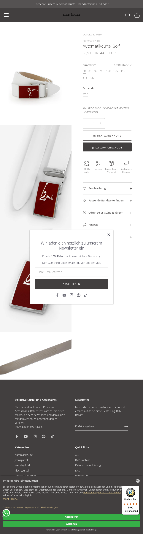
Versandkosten (109, 108)
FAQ (77, 470)
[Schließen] (109, 235)
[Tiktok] (86, 295)
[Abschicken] (126, 426)
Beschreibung (97, 188)
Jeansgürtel (21, 460)
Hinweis (93, 224)
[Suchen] (128, 15)
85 (89, 71)
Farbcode (88, 88)
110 (123, 71)
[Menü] (6, 15)
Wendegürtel (22, 465)
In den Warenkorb (107, 135)
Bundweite (107, 65)
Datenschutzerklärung (88, 465)
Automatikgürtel (92, 41)
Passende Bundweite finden (106, 200)
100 (108, 71)
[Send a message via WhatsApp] (6, 512)
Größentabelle (123, 65)
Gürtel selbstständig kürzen (105, 212)
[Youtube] (64, 295)
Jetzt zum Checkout (107, 147)
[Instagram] (71, 295)
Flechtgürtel (22, 470)
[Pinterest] (78, 295)
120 (92, 77)
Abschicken (71, 284)
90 (95, 71)
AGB (77, 455)
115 (85, 77)
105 (115, 71)
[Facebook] (57, 295)
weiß (85, 94)
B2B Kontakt (82, 460)
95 (101, 71)
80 (84, 71)
